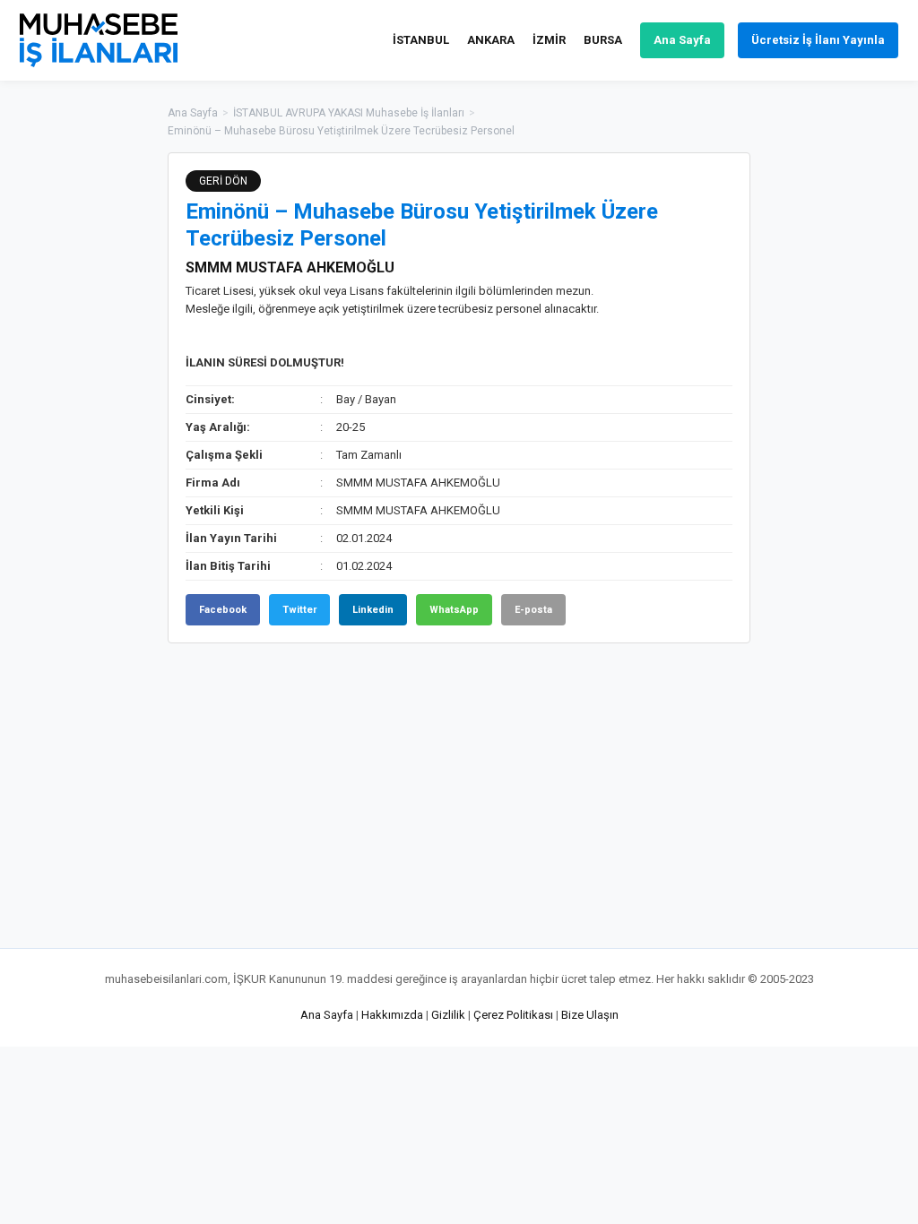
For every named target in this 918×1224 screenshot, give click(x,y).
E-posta (533, 610)
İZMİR (549, 40)
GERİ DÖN (223, 181)
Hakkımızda (392, 1014)
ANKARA (491, 40)
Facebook (223, 610)
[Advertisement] (840, 421)
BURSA (603, 40)
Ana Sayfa (682, 40)
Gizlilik (448, 1014)
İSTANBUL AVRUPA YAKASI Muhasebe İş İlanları (348, 113)
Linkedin (373, 610)
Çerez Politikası (513, 1014)
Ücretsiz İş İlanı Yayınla (818, 40)
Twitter (299, 610)
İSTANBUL (421, 40)
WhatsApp (454, 610)
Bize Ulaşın (590, 1014)
